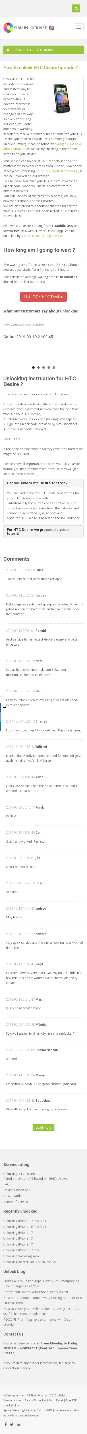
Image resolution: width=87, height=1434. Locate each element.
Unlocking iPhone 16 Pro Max (24, 1226)
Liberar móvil (32, 1410)
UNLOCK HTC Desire (43, 296)
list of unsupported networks (56, 171)
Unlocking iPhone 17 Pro (21, 1250)
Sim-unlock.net (12, 1400)
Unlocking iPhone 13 (18, 1238)
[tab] (43, 483)
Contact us (13, 1334)
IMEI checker (38, 1400)
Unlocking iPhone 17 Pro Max (24, 1221)
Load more (43, 1127)
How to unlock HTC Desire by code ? (40, 67)
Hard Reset (56, 1400)
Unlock (18, 50)
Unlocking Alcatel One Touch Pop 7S (29, 1262)
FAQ (6, 1184)
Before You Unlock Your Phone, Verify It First (35, 1292)
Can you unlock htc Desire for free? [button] (37, 483)
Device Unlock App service (43, 236)
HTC (30, 50)
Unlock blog (14, 1271)
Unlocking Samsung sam (21, 1256)
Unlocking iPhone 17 (18, 1232)
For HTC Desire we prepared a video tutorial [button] (38, 532)
